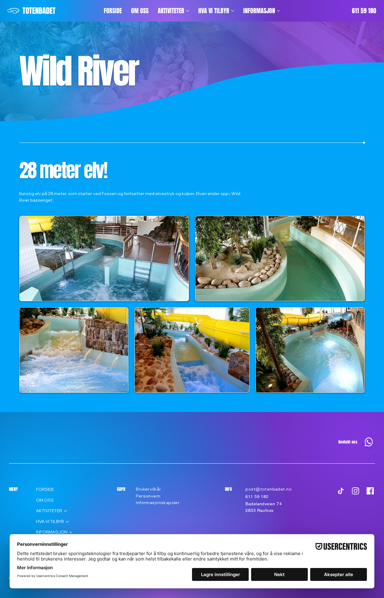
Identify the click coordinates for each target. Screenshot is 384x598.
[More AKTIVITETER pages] (187, 10)
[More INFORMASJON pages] (278, 10)
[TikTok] (341, 491)
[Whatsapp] (369, 442)
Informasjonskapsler (157, 502)
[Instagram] (355, 491)
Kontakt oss (347, 442)
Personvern (148, 496)
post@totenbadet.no (268, 489)
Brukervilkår (148, 489)
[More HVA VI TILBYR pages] (232, 10)
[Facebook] (370, 491)
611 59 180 (364, 10)
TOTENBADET (39, 10)
